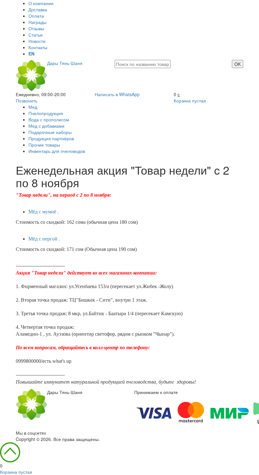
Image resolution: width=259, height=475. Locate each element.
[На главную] (31, 404)
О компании (40, 3)
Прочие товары (44, 145)
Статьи (35, 35)
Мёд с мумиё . (43, 211)
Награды (37, 22)
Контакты (37, 47)
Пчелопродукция (45, 113)
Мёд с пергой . (44, 238)
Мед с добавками (46, 126)
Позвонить (26, 100)
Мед (32, 107)
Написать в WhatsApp (117, 94)
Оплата (36, 16)
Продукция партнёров (51, 138)
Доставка (37, 9)
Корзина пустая (190, 100)
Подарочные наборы (50, 132)
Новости (36, 41)
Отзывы (36, 28)
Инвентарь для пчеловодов (56, 151)
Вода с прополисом (48, 119)
